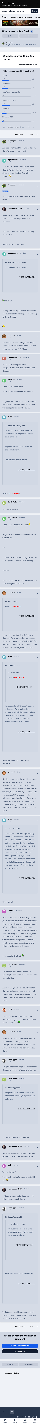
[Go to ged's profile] (4, 1166)
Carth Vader (12, 502)
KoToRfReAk (12, 518)
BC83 (10, 416)
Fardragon (9, 42)
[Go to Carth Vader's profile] (4, 503)
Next (31, 135)
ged (9, 1165)
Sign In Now (20, 1351)
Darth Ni (11, 380)
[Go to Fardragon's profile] (3, 43)
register (17, 127)
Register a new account (20, 1346)
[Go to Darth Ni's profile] (4, 381)
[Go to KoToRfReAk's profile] (4, 519)
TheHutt (11, 910)
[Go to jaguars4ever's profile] (4, 161)
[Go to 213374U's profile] (4, 336)
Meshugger (12, 1060)
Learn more (4, 4)
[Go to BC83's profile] (4, 417)
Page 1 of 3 (19, 135)
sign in (9, 127)
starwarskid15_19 (15, 208)
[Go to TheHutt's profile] (4, 911)
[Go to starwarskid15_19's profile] (4, 209)
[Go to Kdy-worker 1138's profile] (4, 359)
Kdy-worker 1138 (14, 358)
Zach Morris (12, 965)
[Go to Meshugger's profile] (4, 1061)
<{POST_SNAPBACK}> (26, 277)
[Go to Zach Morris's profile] (4, 966)
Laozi (10, 1009)
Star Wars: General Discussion (24, 45)
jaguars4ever (13, 160)
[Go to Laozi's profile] (4, 1010)
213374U (11, 335)
